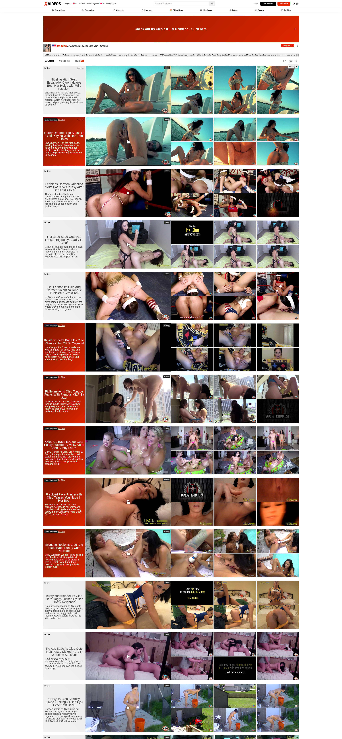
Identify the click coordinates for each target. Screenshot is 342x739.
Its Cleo (47, 68)
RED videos (178, 10)
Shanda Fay (78, 46)
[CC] (128, 708)
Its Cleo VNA (91, 46)
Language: (68, 4)
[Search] (212, 3)
